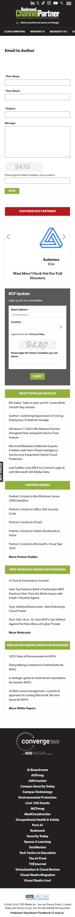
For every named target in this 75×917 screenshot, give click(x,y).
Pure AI (37, 825)
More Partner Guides (23, 557)
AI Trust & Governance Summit (29, 580)
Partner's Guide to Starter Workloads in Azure (34, 533)
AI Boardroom (37, 770)
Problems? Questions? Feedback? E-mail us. (38, 913)
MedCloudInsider (37, 814)
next (64, 236)
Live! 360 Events (37, 803)
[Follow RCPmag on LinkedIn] (32, 4)
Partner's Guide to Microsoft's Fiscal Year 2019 (35, 546)
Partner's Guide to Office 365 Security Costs (33, 511)
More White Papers (22, 708)
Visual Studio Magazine (37, 875)
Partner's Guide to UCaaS (25, 522)
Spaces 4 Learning (37, 842)
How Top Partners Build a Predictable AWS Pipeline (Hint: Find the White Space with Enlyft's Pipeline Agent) (36, 594)
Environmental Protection (37, 797)
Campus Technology (37, 792)
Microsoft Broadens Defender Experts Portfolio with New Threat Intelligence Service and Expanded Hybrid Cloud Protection (33, 453)
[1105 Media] (37, 754)
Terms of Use (24, 908)
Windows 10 (37, 32)
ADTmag (37, 775)
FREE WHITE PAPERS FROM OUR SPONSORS (37, 645)
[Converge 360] (37, 742)
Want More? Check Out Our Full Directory (37, 276)
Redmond (37, 830)
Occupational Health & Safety (37, 820)
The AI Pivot (37, 858)
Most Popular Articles (37, 393)
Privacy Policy (37, 334)
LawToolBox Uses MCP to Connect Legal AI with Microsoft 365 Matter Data (37, 470)
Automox (38, 260)
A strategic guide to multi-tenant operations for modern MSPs (37, 680)
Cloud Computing (14, 32)
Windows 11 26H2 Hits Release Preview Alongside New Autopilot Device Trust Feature (34, 433)
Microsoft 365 (58, 32)
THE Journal (37, 864)
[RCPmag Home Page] (37, 10)
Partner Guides (37, 485)
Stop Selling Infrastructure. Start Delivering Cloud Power (37, 609)
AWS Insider (37, 781)
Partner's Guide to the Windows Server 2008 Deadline (34, 498)
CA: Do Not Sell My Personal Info (51, 908)
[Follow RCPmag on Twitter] (37, 3)
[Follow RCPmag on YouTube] (55, 3)
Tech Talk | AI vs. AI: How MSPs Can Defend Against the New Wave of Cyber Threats (37, 622)
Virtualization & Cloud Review (37, 869)
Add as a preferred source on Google (39, 23)
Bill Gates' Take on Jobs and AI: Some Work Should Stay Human (37, 405)
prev (8, 236)
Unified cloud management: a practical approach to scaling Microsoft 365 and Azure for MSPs (34, 695)
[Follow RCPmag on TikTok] (43, 4)
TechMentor (37, 847)
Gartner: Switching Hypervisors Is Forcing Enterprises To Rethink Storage (36, 418)
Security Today (37, 836)
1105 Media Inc (27, 904)
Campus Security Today (37, 786)
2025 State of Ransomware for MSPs (32, 656)
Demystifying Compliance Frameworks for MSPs (36, 667)
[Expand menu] (68, 4)
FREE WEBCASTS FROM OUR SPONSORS (37, 569)
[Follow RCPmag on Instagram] (49, 4)
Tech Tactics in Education (37, 853)
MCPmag (37, 808)
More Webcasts (20, 632)
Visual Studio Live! (37, 880)
